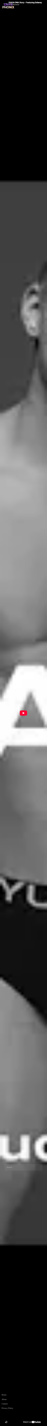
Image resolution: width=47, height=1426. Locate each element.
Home (4, 1395)
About (4, 1399)
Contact (5, 1404)
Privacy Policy (7, 1408)
